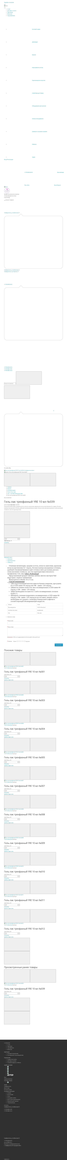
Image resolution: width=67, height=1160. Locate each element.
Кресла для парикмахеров (13, 1099)
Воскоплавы (10, 1094)
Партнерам (10, 12)
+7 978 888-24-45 (8, 369)
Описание (9, 559)
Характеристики (11, 560)
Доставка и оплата (11, 10)
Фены (8, 1096)
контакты (6, 1105)
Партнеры (9, 1046)
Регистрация (10, 159)
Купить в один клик (8, 680)
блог (5, 1077)
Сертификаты (10, 1048)
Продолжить (59, 645)
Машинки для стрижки (12, 1101)
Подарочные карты (12, 1059)
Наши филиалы (11, 15)
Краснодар (6, 1088)
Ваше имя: (10, 620)
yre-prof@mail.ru (8, 1142)
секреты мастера (8, 1079)
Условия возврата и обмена (14, 1062)
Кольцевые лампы (11, 1098)
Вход (5, 159)
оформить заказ (8, 557)
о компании (7, 1043)
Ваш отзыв (10, 627)
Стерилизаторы (11, 1102)
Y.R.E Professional (8, 668)
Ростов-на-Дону (8, 1089)
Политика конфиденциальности (12, 1144)
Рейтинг (10, 641)
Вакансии (9, 14)
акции (5, 1084)
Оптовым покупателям (12, 1053)
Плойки (9, 1093)
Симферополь (7, 1086)
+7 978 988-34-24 (8, 370)
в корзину (6, 542)
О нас (8, 9)
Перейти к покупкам (9, 2)
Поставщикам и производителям (15, 1055)
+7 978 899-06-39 (8, 284)
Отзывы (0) (9, 562)
